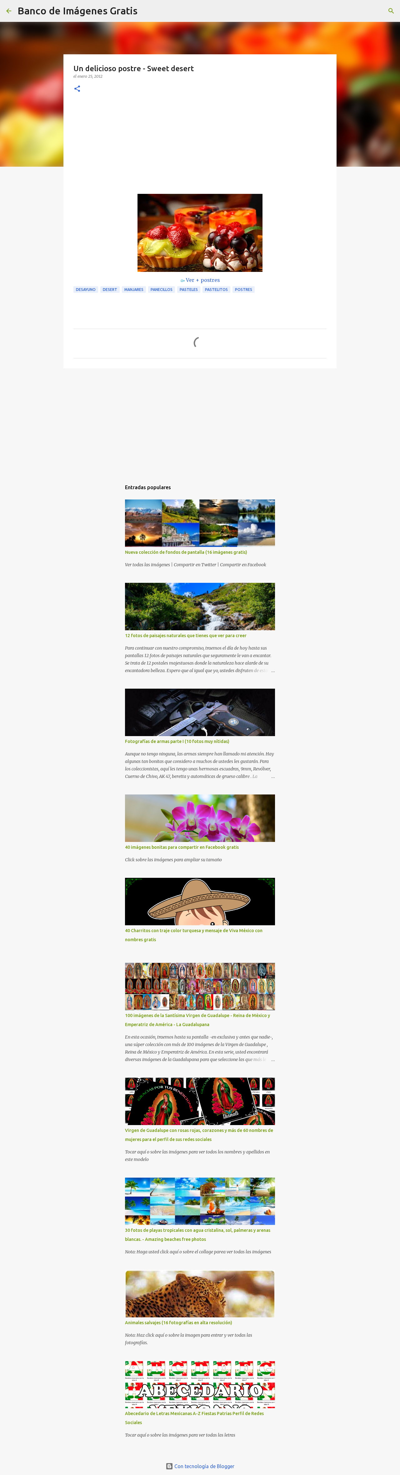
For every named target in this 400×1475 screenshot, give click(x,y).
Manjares (133, 290)
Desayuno (86, 290)
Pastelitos (216, 290)
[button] (77, 89)
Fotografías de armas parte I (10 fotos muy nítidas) (177, 741)
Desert (110, 290)
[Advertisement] (200, 147)
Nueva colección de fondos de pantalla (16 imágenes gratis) (186, 552)
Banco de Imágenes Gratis (78, 10)
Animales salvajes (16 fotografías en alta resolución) (178, 1322)
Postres (243, 290)
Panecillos (161, 290)
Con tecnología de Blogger (203, 1466)
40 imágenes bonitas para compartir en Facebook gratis (182, 847)
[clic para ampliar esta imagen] (200, 233)
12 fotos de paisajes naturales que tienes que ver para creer (186, 635)
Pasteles (189, 290)
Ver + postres (203, 280)
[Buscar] (146, 10)
